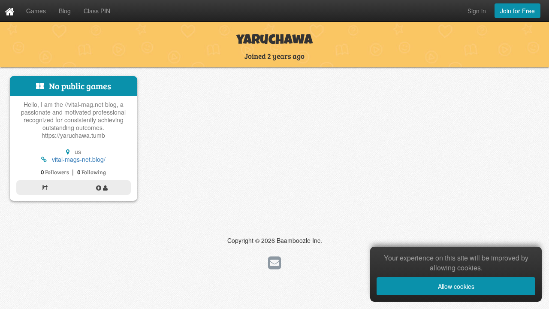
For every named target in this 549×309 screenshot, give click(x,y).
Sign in (477, 10)
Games (36, 10)
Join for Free (517, 10)
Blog (65, 10)
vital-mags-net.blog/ (79, 159)
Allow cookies (456, 286)
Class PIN (97, 10)
